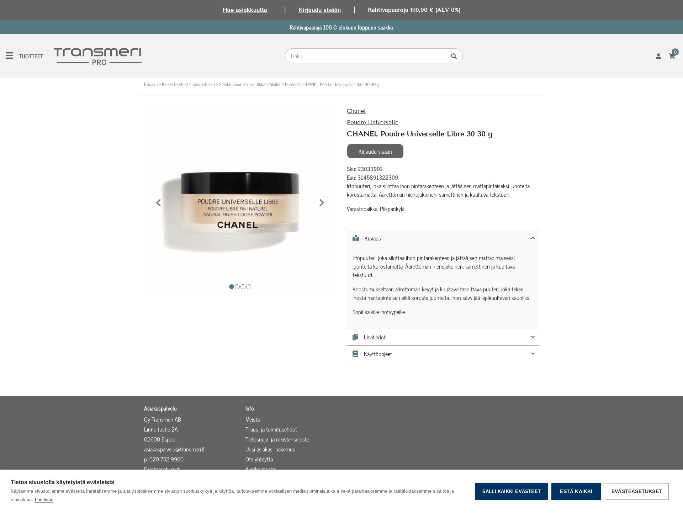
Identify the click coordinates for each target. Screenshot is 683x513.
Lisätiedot (375, 337)
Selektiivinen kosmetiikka (242, 84)
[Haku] (455, 56)
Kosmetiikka (203, 84)
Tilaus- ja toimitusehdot (271, 429)
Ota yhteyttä (259, 459)
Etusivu (151, 84)
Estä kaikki (576, 491)
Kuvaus (373, 238)
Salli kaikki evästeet (511, 491)
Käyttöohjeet (378, 354)
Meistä (252, 419)
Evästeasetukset (636, 491)
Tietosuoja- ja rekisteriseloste (277, 439)
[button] (158, 203)
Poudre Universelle (372, 122)
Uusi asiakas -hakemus (270, 449)
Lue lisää (44, 499)
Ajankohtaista (260, 469)
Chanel (356, 110)
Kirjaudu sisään (319, 9)
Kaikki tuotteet (175, 84)
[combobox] (367, 56)
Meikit (275, 84)
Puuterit (292, 84)
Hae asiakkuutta (245, 9)
